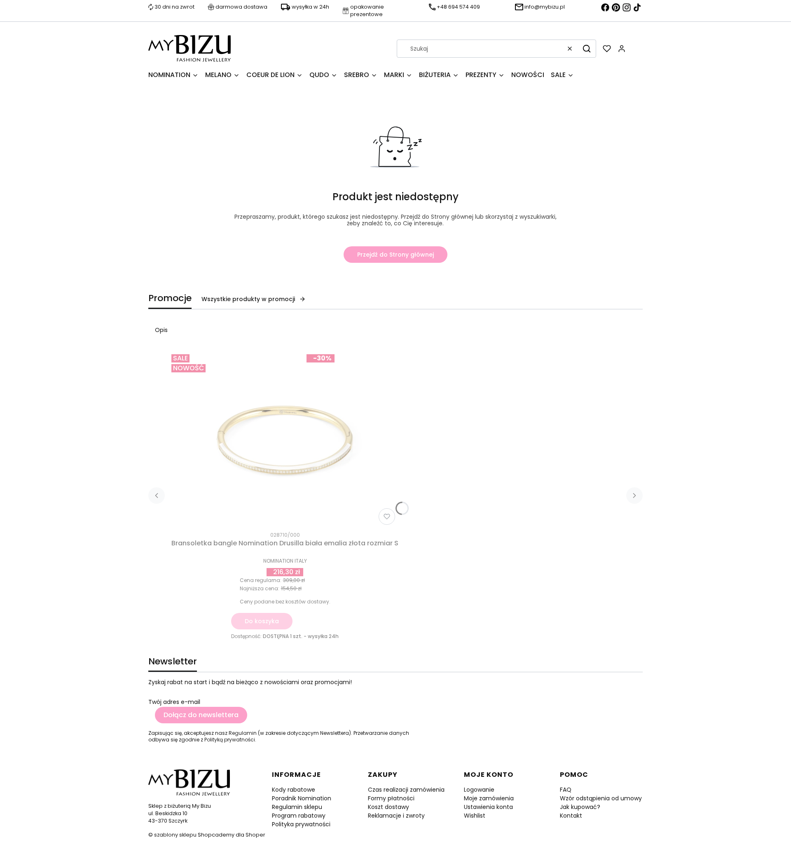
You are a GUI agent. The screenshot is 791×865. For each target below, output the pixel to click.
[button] (586, 49)
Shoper (255, 834)
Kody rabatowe (293, 790)
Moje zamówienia (489, 798)
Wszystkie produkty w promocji (248, 299)
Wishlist (474, 815)
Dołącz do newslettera (201, 715)
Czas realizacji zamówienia (406, 790)
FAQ (565, 790)
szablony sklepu (175, 834)
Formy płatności (391, 798)
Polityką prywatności (229, 739)
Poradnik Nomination (301, 798)
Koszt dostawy (388, 807)
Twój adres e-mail (174, 702)
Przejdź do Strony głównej (395, 254)
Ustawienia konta (488, 807)
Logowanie (479, 790)
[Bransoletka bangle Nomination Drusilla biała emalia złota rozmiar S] (285, 439)
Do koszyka (262, 621)
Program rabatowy (298, 815)
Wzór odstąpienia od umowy (601, 798)
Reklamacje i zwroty (396, 815)
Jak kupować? (580, 807)
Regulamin (243, 732)
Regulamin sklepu (297, 807)
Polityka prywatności (301, 824)
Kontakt (571, 815)
